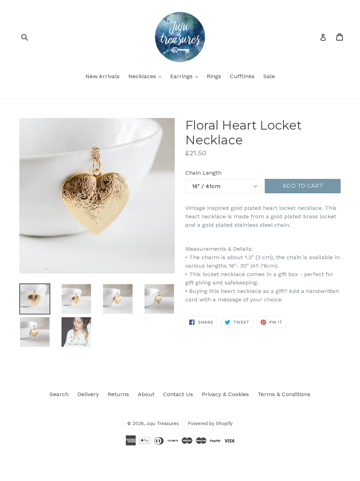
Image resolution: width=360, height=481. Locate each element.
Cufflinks (242, 76)
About (146, 394)
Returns (118, 394)
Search (59, 394)
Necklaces (146, 76)
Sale (269, 76)
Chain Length (203, 172)
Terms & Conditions (284, 394)
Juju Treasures (162, 423)
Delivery (88, 394)
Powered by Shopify (210, 423)
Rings (214, 76)
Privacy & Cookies (225, 394)
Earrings (185, 76)
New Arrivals (102, 76)
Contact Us (178, 394)
